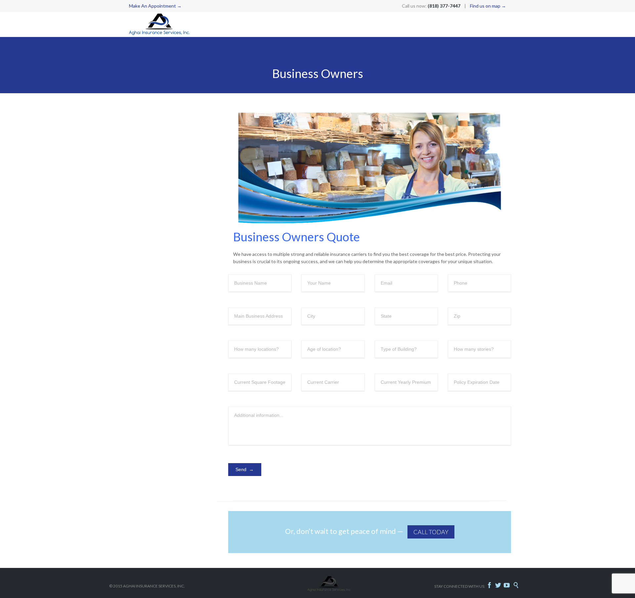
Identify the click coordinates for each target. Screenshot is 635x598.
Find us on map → (488, 6)
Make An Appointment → (155, 6)
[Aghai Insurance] (159, 24)
